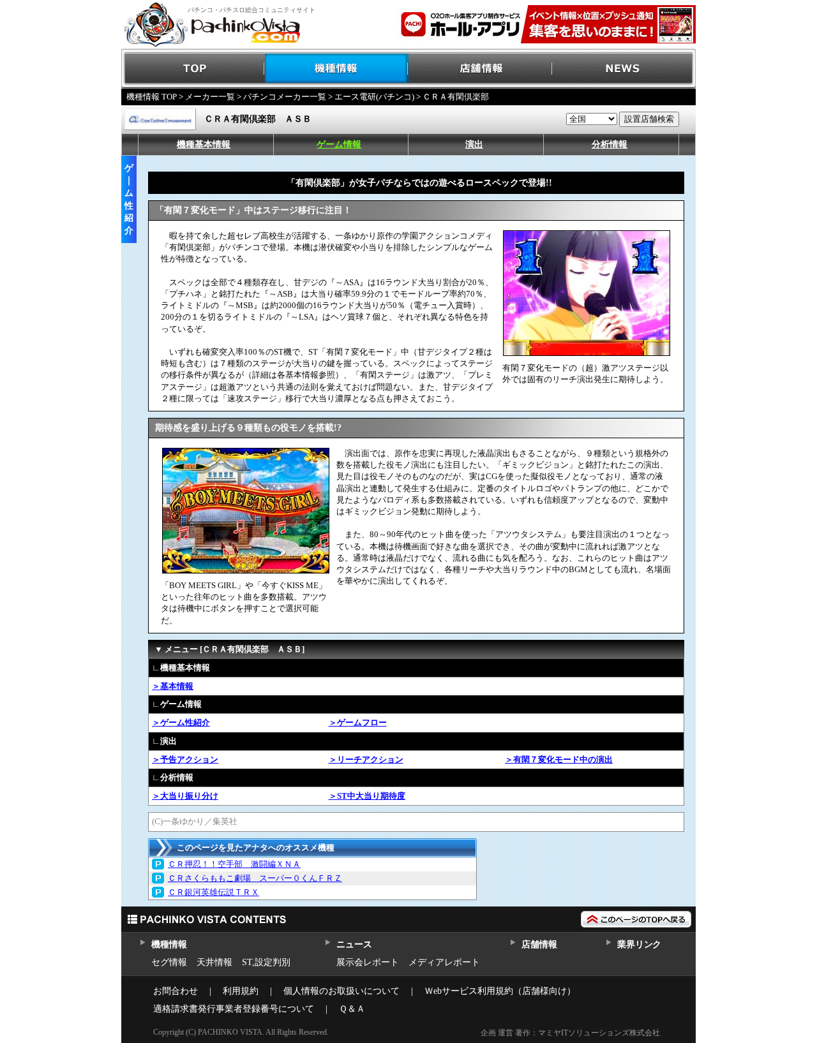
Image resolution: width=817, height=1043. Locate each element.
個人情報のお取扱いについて (341, 991)
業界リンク (639, 944)
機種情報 (336, 68)
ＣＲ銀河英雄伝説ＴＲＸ (213, 892)
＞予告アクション (185, 759)
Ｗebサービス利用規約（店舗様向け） (500, 991)
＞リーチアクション (366, 759)
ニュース (353, 944)
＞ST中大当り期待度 (367, 796)
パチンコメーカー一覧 (284, 96)
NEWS (624, 68)
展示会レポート (367, 962)
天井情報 (214, 962)
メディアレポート (444, 962)
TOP (193, 68)
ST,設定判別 (266, 962)
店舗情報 (480, 68)
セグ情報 (169, 962)
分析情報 (609, 144)
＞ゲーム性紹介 (181, 722)
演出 (474, 144)
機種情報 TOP (151, 96)
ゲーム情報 (339, 144)
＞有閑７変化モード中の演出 (559, 759)
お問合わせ (175, 991)
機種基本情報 (203, 144)
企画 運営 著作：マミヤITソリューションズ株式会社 (570, 1032)
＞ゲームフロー (358, 722)
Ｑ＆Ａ (352, 1009)
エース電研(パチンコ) (374, 96)
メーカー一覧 (210, 96)
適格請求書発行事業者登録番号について (233, 1009)
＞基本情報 (172, 686)
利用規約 (241, 991)
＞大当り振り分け (185, 796)
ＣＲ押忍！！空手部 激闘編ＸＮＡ (234, 864)
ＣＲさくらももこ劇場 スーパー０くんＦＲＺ (255, 878)
